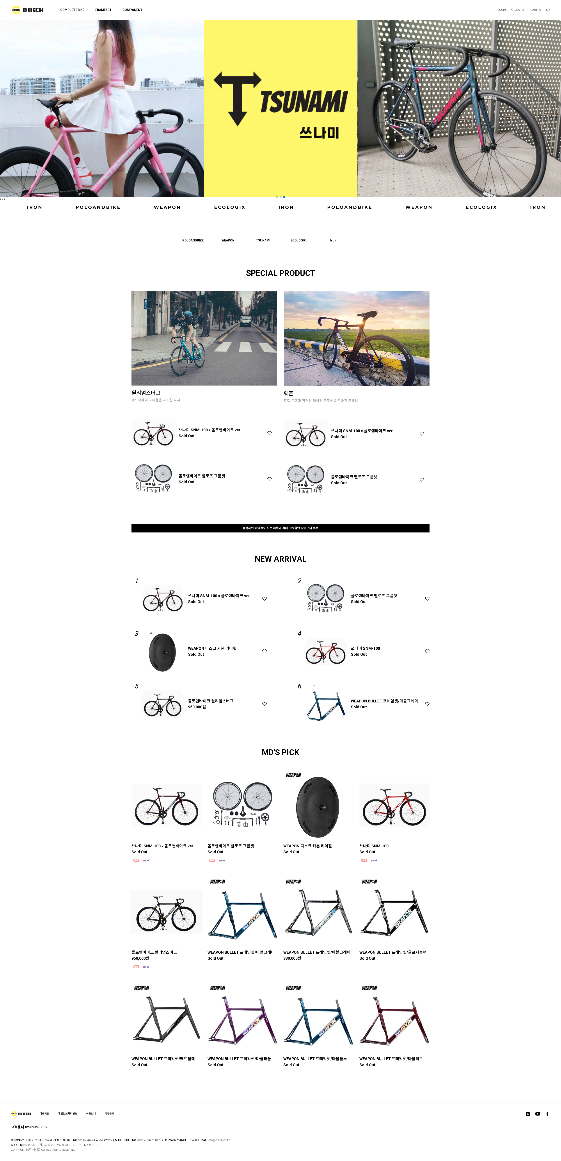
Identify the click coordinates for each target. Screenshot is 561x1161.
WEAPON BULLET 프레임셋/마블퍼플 (239, 1058)
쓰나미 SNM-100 (365, 648)
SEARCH (520, 9)
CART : (536, 9)
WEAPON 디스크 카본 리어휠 (212, 648)
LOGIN (502, 9)
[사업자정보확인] (105, 1140)
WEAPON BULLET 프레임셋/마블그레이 (384, 701)
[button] (277, 197)
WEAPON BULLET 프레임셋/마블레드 (391, 1058)
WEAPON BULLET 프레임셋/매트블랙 (163, 1058)
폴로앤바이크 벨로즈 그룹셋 (202, 476)
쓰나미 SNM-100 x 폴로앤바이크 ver (209, 430)
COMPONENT (132, 10)
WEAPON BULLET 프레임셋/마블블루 (315, 1058)
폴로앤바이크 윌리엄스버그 (211, 701)
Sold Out (187, 436)
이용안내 (91, 1113)
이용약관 (44, 1113)
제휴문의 (109, 1113)
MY (548, 9)
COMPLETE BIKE (72, 10)
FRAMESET (103, 10)
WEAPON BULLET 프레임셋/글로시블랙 (393, 952)
